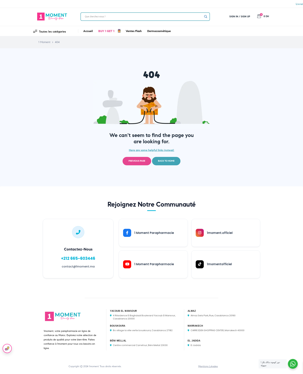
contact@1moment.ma (78, 266)
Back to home (166, 161)
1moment (94, 366)
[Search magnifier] (205, 16)
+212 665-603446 (78, 258)
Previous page (137, 161)
